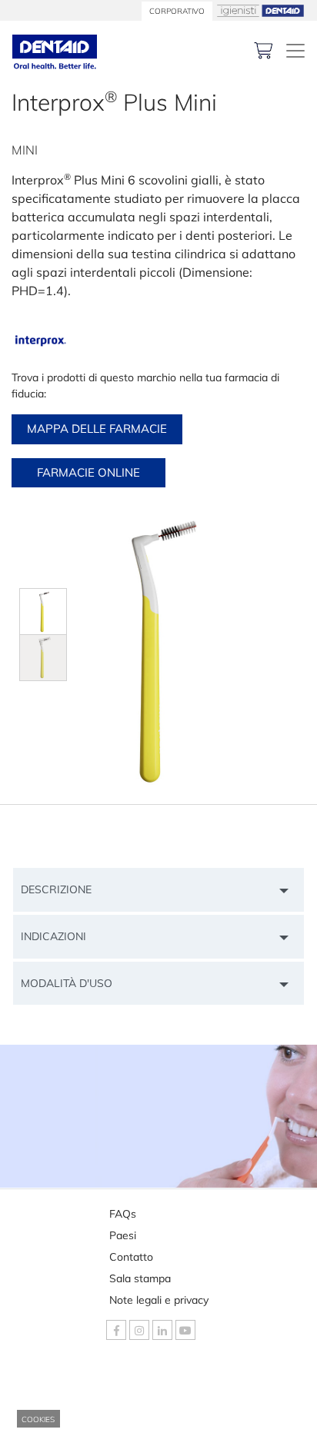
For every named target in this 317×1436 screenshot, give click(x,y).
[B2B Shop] (263, 50)
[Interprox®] (40, 341)
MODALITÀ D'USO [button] (66, 983)
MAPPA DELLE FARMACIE (97, 428)
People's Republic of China (112, 1403)
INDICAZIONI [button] (53, 936)
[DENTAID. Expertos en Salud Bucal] (54, 50)
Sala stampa (140, 1278)
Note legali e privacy (159, 1300)
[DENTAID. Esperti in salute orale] (295, 50)
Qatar (60, 1424)
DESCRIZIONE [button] (56, 889)
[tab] (158, 889)
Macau (62, 1382)
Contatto (131, 1257)
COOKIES (38, 1419)
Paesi (122, 1235)
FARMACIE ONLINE (88, 472)
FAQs (122, 1214)
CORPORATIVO (177, 11)
